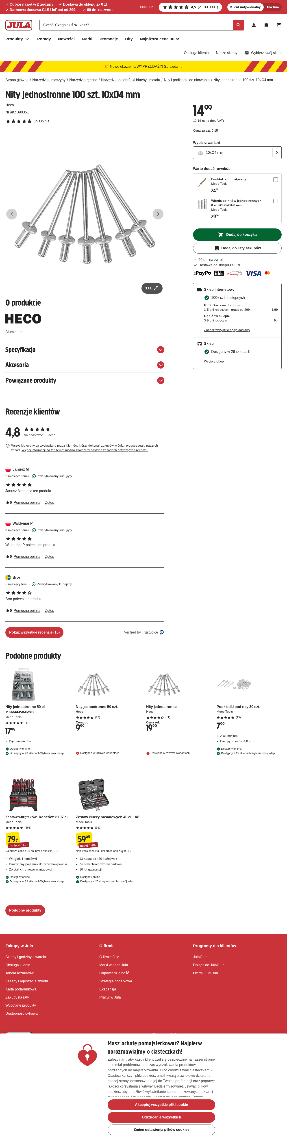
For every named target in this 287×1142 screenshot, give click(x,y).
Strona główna (16, 80)
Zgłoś (49, 502)
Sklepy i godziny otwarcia (25, 957)
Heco (9, 105)
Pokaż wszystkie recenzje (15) (34, 632)
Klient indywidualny (245, 7)
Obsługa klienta (196, 53)
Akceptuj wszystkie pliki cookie (161, 1105)
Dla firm (273, 7)
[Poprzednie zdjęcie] (11, 214)
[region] (143, 1087)
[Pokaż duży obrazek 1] (84, 214)
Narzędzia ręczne (83, 80)
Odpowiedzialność (114, 973)
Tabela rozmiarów (19, 973)
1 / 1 (148, 288)
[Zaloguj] (253, 25)
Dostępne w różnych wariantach (99, 753)
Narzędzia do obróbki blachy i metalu (130, 80)
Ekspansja (107, 989)
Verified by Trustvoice (141, 632)
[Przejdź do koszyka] (279, 25)
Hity (129, 39)
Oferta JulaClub (205, 973)
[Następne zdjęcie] (158, 214)
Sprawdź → (173, 66)
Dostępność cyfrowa (21, 1013)
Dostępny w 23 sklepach (37, 753)
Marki (87, 39)
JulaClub (146, 7)
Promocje (109, 39)
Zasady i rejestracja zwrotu (26, 981)
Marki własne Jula (113, 965)
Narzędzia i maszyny (48, 80)
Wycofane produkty (20, 1005)
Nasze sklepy (226, 53)
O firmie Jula (109, 957)
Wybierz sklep (214, 361)
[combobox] (141, 25)
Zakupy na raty (17, 997)
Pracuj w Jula (110, 997)
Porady (44, 39)
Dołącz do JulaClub (208, 965)
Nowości (66, 39)
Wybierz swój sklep (266, 53)
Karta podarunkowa (21, 989)
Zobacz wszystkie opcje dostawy (227, 330)
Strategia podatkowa (115, 981)
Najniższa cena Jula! (159, 39)
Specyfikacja (20, 349)
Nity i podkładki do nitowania (187, 80)
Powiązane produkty (30, 380)
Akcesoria (17, 365)
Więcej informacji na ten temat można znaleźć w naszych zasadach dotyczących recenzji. (85, 450)
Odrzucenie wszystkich (161, 1117)
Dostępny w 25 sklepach (107, 881)
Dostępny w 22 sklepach (248, 753)
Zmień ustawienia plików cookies (161, 1130)
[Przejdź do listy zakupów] (266, 25)
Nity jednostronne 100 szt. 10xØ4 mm (243, 80)
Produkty (14, 39)
